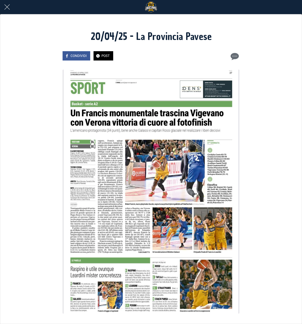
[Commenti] (234, 56)
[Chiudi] (7, 7)
